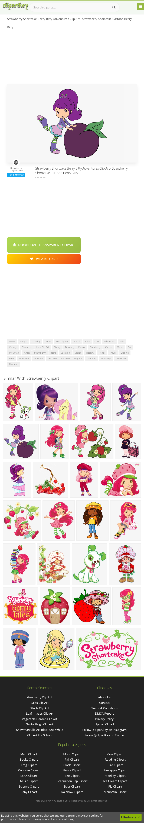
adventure (109, 341)
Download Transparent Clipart (45, 245)
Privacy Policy (104, 719)
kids (122, 341)
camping (91, 358)
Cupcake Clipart (29, 770)
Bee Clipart (72, 776)
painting (36, 341)
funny (81, 347)
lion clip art (42, 347)
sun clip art (62, 341)
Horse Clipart (72, 770)
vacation (65, 352)
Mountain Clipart (115, 792)
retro (53, 352)
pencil (102, 352)
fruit (11, 358)
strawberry (40, 352)
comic (48, 341)
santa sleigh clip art (39, 724)
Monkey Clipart (115, 776)
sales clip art (39, 703)
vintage (13, 347)
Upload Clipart (104, 724)
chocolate (121, 358)
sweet (12, 341)
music (120, 347)
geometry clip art (39, 697)
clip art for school (39, 735)
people (23, 341)
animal (76, 341)
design (77, 352)
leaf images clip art (39, 713)
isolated (65, 358)
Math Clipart (28, 754)
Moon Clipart (72, 754)
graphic (124, 352)
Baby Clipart (29, 792)
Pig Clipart (115, 786)
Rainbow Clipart (72, 792)
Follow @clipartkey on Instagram (104, 730)
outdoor (38, 358)
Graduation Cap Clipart (72, 781)
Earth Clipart (28, 776)
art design (106, 358)
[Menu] (140, 6)
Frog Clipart (29, 765)
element (13, 364)
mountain (14, 352)
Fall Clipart (72, 759)
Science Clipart (29, 786)
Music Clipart (29, 781)
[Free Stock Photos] (15, 6)
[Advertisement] (72, 57)
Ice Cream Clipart (115, 781)
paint (87, 341)
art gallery (24, 358)
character (27, 347)
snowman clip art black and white (39, 730)
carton (108, 347)
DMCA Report (104, 713)
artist (27, 352)
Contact (104, 703)
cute (96, 341)
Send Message (16, 175)
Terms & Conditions (104, 708)
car (129, 347)
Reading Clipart (115, 759)
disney (57, 347)
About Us (104, 697)
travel (113, 352)
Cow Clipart (115, 754)
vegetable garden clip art (39, 719)
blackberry (95, 347)
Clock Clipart (71, 765)
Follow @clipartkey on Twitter (104, 735)
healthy (90, 352)
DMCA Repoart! (45, 259)
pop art (78, 358)
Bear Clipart (72, 786)
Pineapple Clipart (115, 770)
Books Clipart (29, 759)
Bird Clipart (115, 765)
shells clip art (39, 708)
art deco (52, 358)
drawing (69, 347)
